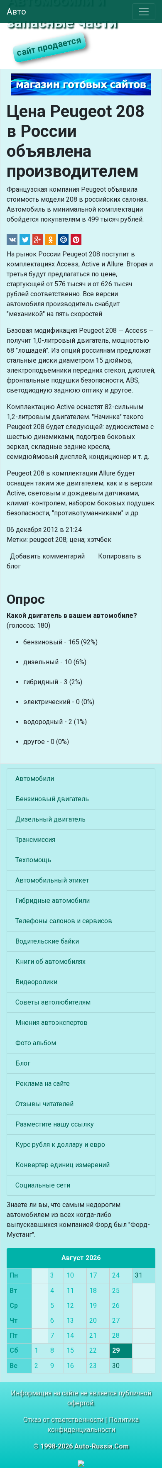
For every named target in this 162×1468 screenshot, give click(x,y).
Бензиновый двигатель (52, 799)
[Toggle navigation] (143, 11)
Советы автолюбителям (53, 1002)
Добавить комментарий (47, 556)
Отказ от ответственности (63, 1420)
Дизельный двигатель (50, 819)
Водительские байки (47, 941)
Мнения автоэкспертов (51, 1023)
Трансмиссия (35, 840)
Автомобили (34, 779)
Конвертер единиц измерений (62, 1165)
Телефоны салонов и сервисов (63, 921)
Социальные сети (42, 1185)
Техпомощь (33, 860)
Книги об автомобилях (50, 962)
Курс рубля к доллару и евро (60, 1145)
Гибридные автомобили (52, 901)
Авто (16, 12)
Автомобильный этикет (52, 880)
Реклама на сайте (42, 1084)
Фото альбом (35, 1043)
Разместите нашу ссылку (54, 1124)
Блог (22, 1063)
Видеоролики (36, 982)
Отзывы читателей (44, 1104)
